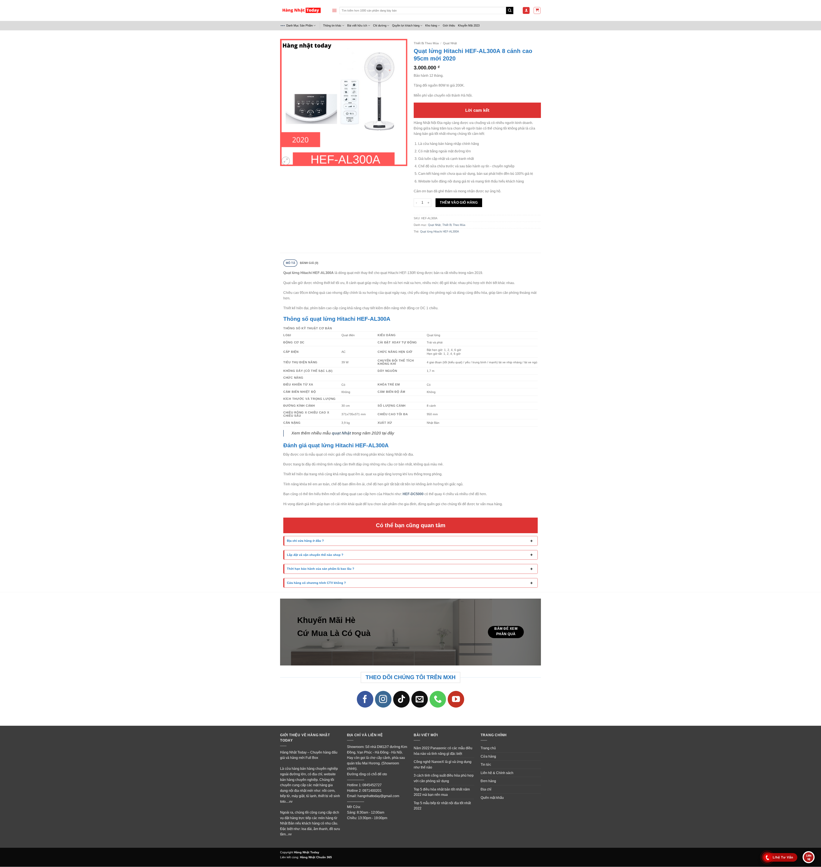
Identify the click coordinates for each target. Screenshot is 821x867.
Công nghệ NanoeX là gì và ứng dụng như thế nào (442, 764)
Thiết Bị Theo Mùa (426, 43)
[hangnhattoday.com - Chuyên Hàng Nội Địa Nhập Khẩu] (301, 10)
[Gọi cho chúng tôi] (438, 699)
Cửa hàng (488, 756)
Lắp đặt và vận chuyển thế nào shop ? (315, 554)
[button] (334, 10)
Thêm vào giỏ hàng (459, 202)
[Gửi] (509, 10)
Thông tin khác (332, 25)
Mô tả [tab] (290, 263)
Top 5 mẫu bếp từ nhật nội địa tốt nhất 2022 (442, 805)
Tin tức (486, 765)
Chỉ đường (379, 25)
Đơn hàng (488, 781)
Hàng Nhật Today (306, 852)
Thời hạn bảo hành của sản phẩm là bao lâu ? (320, 568)
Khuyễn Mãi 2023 (469, 25)
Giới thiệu (449, 25)
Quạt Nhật (450, 43)
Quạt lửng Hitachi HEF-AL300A (439, 231)
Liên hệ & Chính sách (497, 773)
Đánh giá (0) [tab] (309, 263)
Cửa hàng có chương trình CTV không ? (316, 582)
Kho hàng (431, 25)
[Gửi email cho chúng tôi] (419, 699)
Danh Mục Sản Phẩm (299, 25)
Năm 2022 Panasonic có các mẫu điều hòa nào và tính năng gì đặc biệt (443, 750)
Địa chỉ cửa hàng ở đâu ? (305, 540)
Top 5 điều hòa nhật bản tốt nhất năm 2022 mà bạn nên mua (442, 792)
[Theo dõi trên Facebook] (365, 699)
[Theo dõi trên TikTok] (401, 699)
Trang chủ (488, 748)
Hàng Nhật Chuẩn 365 (316, 857)
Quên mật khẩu (492, 797)
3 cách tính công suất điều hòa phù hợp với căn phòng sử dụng (444, 778)
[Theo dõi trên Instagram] (383, 699)
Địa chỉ (486, 789)
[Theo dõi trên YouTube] (456, 699)
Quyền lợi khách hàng (405, 25)
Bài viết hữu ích (357, 25)
